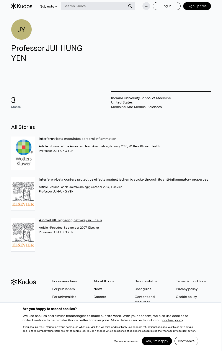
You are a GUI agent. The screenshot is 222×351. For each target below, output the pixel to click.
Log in (166, 6)
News (97, 289)
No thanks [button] (186, 341)
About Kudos (103, 281)
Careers (99, 297)
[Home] (21, 6)
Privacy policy (187, 289)
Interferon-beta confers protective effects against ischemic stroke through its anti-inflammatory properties (123, 179)
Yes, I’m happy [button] (156, 341)
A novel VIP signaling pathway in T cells (70, 220)
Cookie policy (186, 297)
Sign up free (197, 6)
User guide (143, 289)
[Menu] (146, 6)
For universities (64, 297)
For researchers (64, 281)
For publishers (63, 289)
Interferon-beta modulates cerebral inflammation (77, 139)
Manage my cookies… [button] (126, 341)
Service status (146, 281)
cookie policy (172, 320)
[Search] (130, 6)
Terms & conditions (191, 281)
